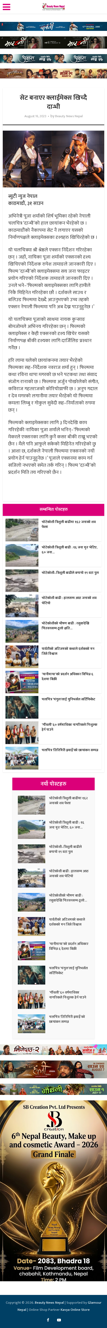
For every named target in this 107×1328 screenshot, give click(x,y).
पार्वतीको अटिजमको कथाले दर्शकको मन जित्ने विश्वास (68, 651)
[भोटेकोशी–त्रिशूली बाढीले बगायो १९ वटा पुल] (33, 853)
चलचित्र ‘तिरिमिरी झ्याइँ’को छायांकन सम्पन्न (70, 750)
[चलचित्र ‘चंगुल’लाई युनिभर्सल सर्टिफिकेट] (33, 975)
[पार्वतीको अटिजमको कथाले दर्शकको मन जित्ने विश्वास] (33, 926)
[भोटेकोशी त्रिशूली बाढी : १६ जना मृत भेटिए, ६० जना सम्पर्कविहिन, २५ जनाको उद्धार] (33, 829)
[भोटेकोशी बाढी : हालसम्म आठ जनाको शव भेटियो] (33, 878)
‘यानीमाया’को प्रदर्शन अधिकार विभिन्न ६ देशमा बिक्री (67, 676)
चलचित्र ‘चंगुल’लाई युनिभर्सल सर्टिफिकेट (68, 699)
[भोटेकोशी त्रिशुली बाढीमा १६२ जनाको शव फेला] (33, 805)
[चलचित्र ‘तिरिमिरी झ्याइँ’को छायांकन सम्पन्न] (33, 1023)
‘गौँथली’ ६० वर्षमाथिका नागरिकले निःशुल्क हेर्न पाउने (69, 727)
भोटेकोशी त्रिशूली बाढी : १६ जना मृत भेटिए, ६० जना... (69, 549)
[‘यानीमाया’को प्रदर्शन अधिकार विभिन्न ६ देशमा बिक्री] (33, 950)
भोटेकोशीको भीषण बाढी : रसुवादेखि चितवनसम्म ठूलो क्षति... (65, 625)
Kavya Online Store (75, 1310)
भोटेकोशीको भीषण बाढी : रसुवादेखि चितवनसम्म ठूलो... (68, 898)
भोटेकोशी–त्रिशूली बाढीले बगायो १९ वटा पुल (70, 573)
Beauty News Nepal (69, 116)
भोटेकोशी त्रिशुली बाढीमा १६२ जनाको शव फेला (69, 524)
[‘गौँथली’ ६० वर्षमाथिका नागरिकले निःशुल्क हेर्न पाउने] (33, 999)
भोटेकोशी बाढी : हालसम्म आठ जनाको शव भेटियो (69, 600)
